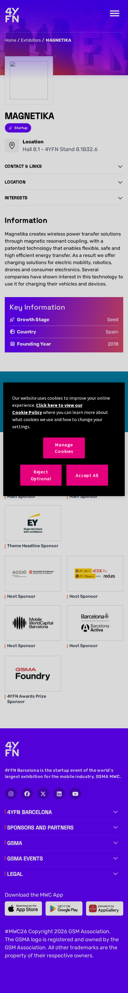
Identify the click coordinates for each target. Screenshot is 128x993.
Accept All (87, 475)
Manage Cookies (64, 448)
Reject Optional (41, 475)
